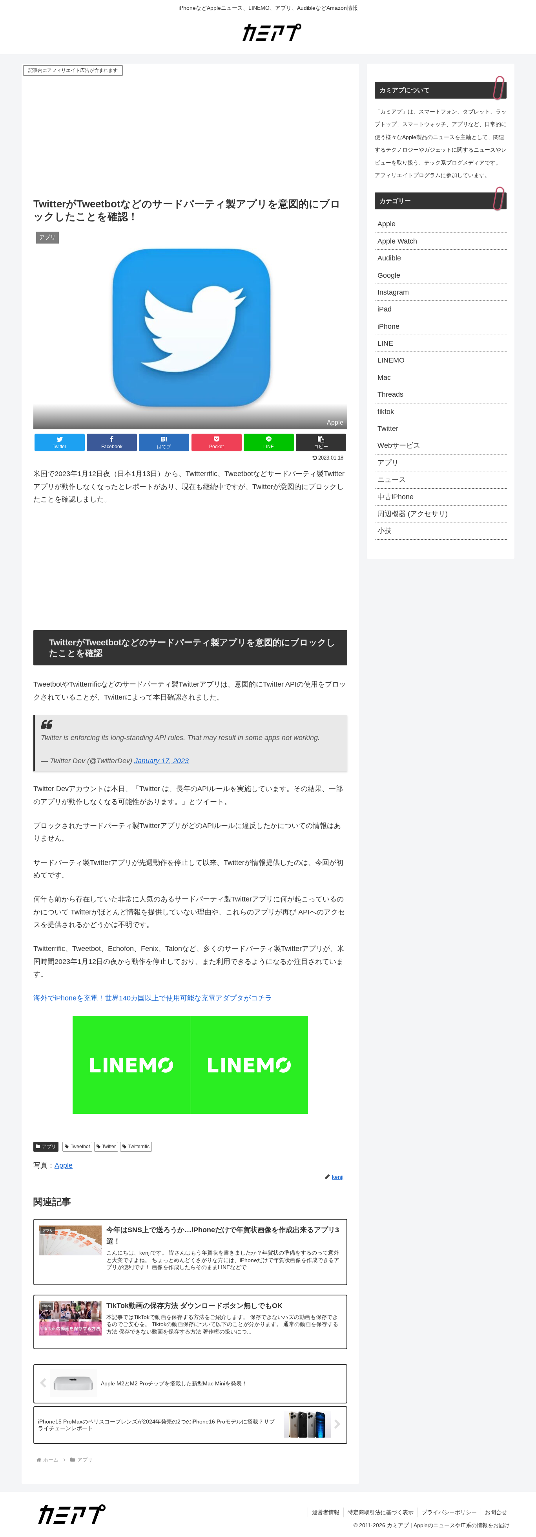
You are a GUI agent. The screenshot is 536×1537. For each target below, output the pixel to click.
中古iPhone (395, 497)
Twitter (109, 1146)
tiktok (385, 412)
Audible (389, 258)
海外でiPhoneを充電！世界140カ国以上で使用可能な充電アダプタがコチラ (152, 998)
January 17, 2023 (161, 761)
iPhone (388, 326)
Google (388, 275)
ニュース (391, 480)
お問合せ (496, 1512)
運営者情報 (325, 1512)
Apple (64, 1165)
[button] (321, 442)
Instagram (393, 292)
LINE (385, 343)
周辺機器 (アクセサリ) (412, 514)
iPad (384, 309)
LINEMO (391, 360)
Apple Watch (397, 241)
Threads (390, 394)
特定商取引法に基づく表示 (381, 1512)
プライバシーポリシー (449, 1512)
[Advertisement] (190, 136)
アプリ (49, 1146)
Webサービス (398, 445)
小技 (384, 531)
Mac (384, 377)
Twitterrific (138, 1146)
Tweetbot (80, 1146)
